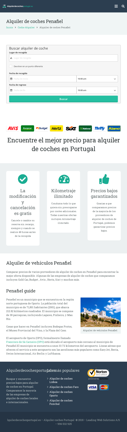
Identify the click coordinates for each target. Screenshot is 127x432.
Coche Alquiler (26, 27)
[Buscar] (123, 6)
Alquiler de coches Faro (64, 387)
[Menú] (116, 6)
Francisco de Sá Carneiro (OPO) (25, 341)
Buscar (63, 99)
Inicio (9, 27)
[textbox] (63, 58)
